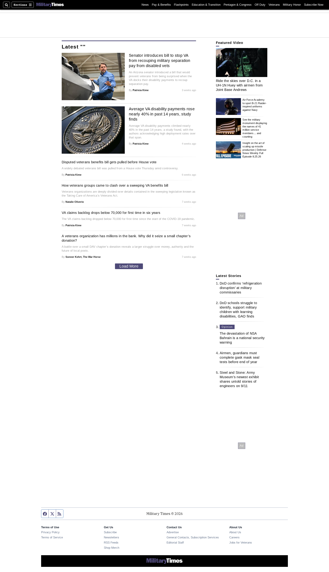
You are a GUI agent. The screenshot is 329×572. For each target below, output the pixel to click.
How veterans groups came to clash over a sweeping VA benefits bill (115, 185)
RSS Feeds (111, 542)
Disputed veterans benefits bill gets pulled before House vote (109, 162)
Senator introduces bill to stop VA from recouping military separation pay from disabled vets (159, 60)
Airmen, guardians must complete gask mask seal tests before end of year (239, 357)
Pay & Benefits (161, 4)
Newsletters (111, 537)
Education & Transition (206, 4)
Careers (234, 537)
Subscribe (110, 532)
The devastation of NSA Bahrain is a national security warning (242, 338)
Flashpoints (181, 4)
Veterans (274, 4)
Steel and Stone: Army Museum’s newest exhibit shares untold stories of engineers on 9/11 (239, 379)
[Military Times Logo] (50, 5)
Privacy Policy (50, 532)
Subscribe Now (313, 4)
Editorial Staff (175, 542)
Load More (128, 266)
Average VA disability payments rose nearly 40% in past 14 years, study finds (162, 114)
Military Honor (292, 4)
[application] (241, 62)
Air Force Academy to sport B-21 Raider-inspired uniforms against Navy (254, 104)
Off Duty (260, 4)
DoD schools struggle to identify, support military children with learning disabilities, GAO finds (238, 309)
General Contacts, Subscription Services (193, 537)
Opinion (227, 326)
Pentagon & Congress (238, 4)
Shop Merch (111, 547)
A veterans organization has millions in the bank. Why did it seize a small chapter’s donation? (126, 238)
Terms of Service (52, 537)
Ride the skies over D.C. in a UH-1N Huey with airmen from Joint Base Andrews (239, 85)
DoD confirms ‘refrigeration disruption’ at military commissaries (241, 287)
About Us (235, 532)
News (145, 4)
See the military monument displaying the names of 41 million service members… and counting (254, 128)
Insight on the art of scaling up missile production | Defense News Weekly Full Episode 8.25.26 (254, 149)
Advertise (173, 532)
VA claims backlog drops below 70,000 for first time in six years (111, 213)
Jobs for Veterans (240, 542)
